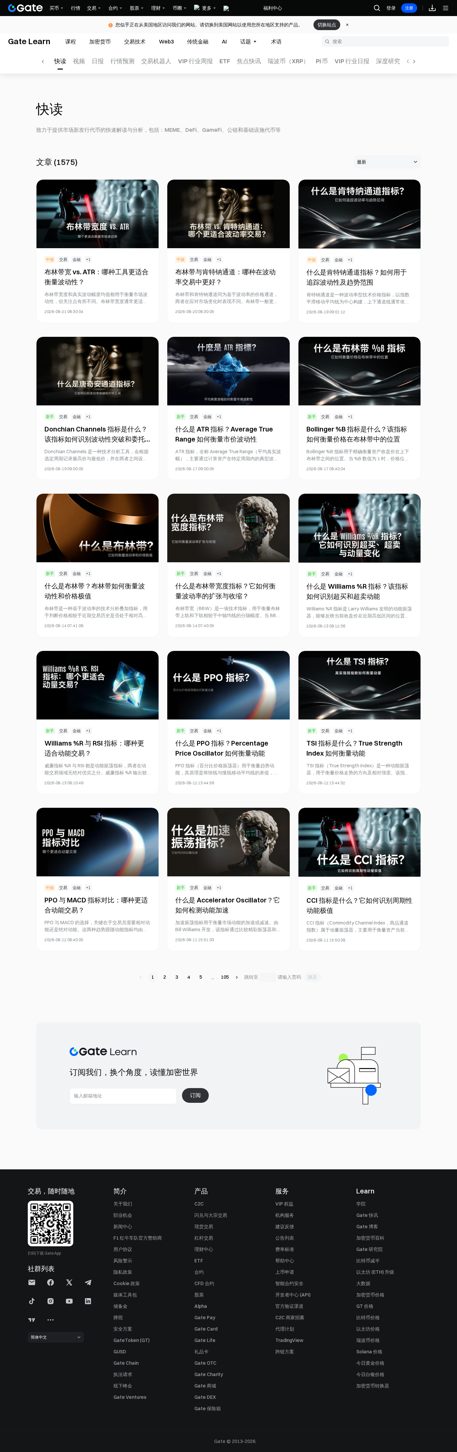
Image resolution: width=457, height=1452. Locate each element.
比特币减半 (368, 1261)
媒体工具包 (125, 1295)
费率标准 (284, 1249)
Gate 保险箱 (207, 1409)
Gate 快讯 (367, 1215)
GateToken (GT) (131, 1340)
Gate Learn (29, 41)
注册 (409, 7)
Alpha (200, 1306)
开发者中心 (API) (292, 1295)
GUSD (119, 1352)
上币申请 (284, 1272)
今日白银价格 (370, 1374)
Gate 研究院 (369, 1249)
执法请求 (122, 1374)
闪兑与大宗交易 (210, 1215)
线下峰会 (122, 1386)
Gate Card (205, 1329)
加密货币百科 (370, 1238)
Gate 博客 (367, 1227)
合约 (199, 1272)
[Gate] (25, 8)
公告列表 (284, 1238)
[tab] (70, 41)
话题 (245, 41)
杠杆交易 (203, 1238)
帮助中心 (284, 1261)
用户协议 (122, 1249)
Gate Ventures (130, 1397)
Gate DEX (205, 1397)
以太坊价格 (368, 1329)
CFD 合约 (204, 1283)
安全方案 (122, 1329)
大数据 (363, 1283)
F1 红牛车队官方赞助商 (137, 1238)
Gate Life (204, 1340)
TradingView (289, 1340)
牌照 (118, 1318)
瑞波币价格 (368, 1340)
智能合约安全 (289, 1283)
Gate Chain (126, 1363)
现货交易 (203, 1227)
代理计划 (284, 1329)
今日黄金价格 (370, 1363)
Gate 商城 (205, 1386)
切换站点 (326, 24)
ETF (198, 1261)
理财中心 (203, 1249)
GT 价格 (364, 1306)
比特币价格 (368, 1318)
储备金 (120, 1306)
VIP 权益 (284, 1204)
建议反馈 (284, 1227)
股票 (199, 1295)
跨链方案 (284, 1352)
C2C (199, 1204)
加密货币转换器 (372, 1386)
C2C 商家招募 (289, 1318)
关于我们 (122, 1204)
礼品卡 (201, 1352)
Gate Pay (204, 1318)
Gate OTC (205, 1363)
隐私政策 (122, 1272)
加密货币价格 (370, 1295)
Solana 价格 (369, 1352)
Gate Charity (208, 1374)
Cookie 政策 (126, 1283)
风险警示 (122, 1261)
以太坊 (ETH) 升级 (375, 1272)
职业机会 (122, 1215)
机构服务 (284, 1215)
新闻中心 (122, 1227)
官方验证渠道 (289, 1306)
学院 (361, 1204)
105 (225, 977)
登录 (391, 8)
